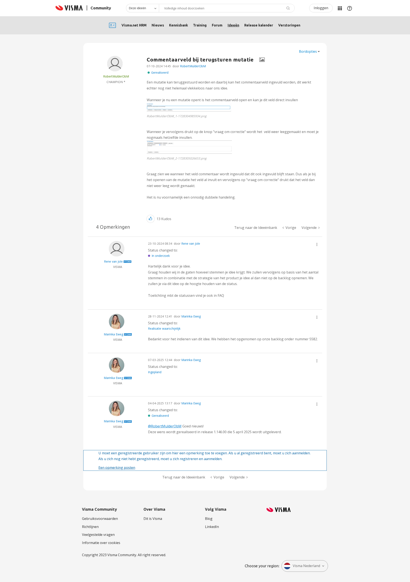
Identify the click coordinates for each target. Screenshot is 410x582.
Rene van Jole (190, 243)
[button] (189, 107)
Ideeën (233, 25)
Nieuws (158, 25)
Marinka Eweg (191, 316)
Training (200, 25)
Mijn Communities (340, 8)
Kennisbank (178, 25)
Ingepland (154, 372)
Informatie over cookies (101, 542)
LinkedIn (212, 526)
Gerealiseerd (159, 72)
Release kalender (258, 25)
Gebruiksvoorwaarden (100, 518)
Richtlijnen (90, 526)
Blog (208, 518)
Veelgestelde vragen (98, 534)
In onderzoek (161, 256)
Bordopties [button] (308, 51)
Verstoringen (289, 25)
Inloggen (321, 8)
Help (349, 8)
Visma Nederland (306, 565)
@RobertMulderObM (165, 426)
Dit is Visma (153, 518)
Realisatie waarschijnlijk (164, 328)
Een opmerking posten (116, 467)
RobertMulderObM (193, 66)
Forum (217, 25)
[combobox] (227, 8)
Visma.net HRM (134, 25)
